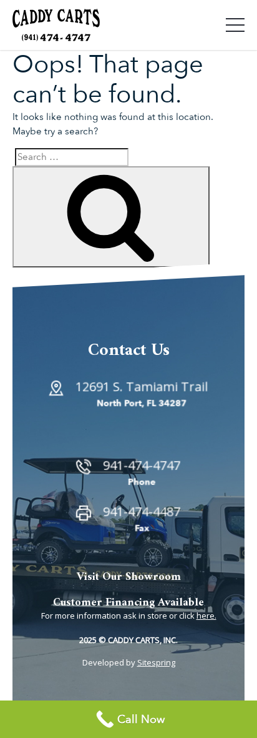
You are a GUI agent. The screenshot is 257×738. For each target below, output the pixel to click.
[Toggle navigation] (235, 25)
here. (206, 615)
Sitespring (156, 662)
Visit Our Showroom (129, 577)
